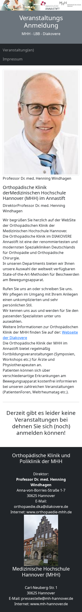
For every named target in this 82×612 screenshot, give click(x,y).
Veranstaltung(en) (18, 50)
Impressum (13, 59)
